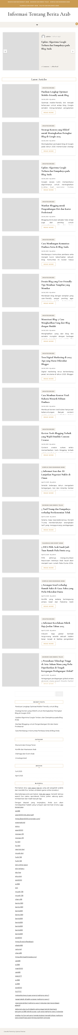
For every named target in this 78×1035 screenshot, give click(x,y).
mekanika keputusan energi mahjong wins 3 (32, 995)
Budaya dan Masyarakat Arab (18, 2)
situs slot (18, 876)
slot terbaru (19, 869)
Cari (59, 694)
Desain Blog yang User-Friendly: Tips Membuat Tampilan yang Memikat (56, 285)
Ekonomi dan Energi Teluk (39, 2)
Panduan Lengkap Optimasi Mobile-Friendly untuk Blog (36, 706)
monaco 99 (19, 834)
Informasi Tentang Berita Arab (39, 14)
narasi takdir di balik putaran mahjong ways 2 (32, 999)
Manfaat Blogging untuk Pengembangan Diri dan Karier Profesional (56, 45)
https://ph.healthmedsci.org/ (26, 957)
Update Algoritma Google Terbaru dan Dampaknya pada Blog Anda (55, 171)
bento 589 (19, 903)
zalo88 (17, 961)
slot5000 (18, 880)
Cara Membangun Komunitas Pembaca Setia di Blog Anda (37, 731)
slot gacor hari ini (35, 788)
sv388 (17, 884)
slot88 (17, 811)
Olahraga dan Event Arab (29, 5)
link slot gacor (44, 794)
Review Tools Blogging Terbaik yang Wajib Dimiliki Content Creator (56, 436)
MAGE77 (18, 976)
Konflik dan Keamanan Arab (60, 2)
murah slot (19, 853)
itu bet (17, 842)
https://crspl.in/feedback (24, 942)
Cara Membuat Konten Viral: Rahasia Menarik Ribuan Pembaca (55, 398)
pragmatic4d (20, 822)
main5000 (19, 968)
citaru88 (18, 953)
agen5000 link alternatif (24, 815)
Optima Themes (20, 1031)
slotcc (17, 826)
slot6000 (18, 938)
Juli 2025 (18, 771)
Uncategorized (48, 88)
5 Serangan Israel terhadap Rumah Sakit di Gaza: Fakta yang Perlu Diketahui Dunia (57, 588)
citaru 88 (18, 899)
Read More (49, 112)
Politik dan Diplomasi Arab (49, 5)
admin (53, 99)
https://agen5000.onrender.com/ (27, 819)
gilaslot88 (19, 945)
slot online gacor (21, 865)
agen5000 (19, 830)
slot (16, 888)
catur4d (18, 949)
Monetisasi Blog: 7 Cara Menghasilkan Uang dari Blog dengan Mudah (55, 323)
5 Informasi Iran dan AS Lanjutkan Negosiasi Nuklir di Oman (55, 474)
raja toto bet (20, 849)
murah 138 (19, 892)
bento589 (19, 911)
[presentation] (5, 51)
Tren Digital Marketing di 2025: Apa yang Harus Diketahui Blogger (56, 361)
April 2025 (19, 776)
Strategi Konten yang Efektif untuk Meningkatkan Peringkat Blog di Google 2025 (56, 133)
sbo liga (18, 872)
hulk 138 (18, 857)
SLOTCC (18, 991)
